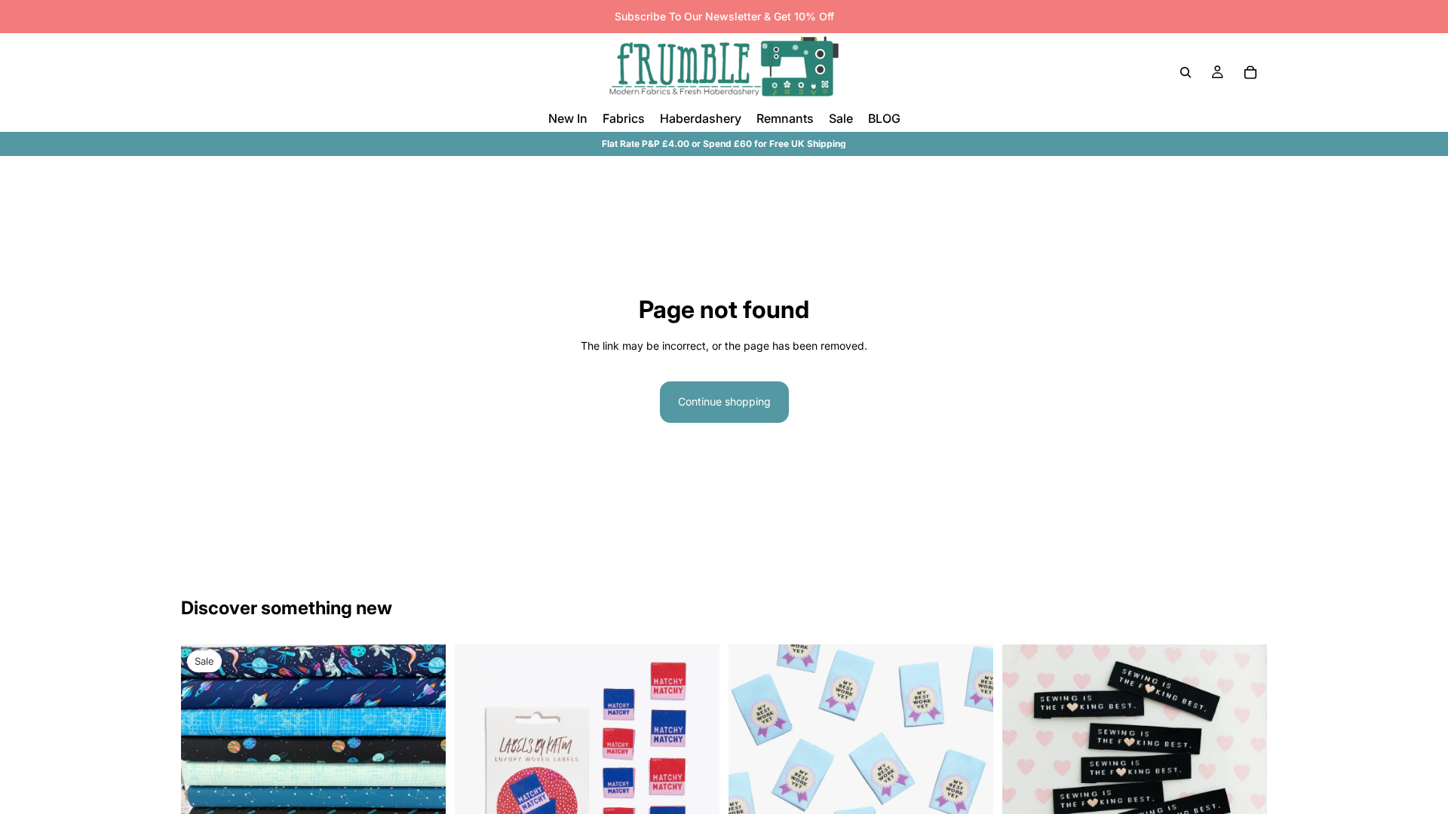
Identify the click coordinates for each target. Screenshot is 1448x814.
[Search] (1185, 72)
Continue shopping (724, 401)
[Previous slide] (477, 776)
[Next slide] (696, 776)
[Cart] (1250, 72)
